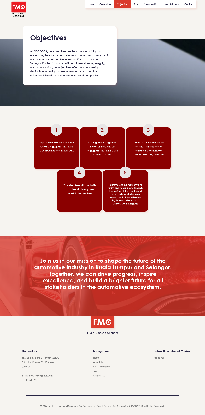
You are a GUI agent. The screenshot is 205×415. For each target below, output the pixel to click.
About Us (98, 362)
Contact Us (99, 375)
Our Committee (101, 366)
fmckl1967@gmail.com (40, 375)
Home (96, 357)
